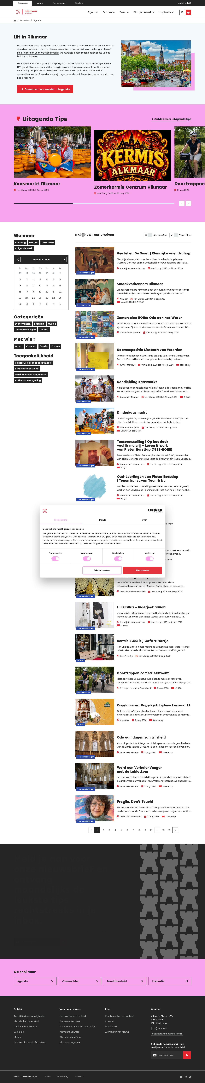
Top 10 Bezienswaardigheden (29, 1016)
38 (163, 830)
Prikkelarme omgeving (28, 380)
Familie (44, 346)
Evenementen (23, 323)
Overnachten (70, 981)
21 (54, 291)
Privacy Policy (62, 1077)
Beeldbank (111, 1026)
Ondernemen (59, 3)
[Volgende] (175, 830)
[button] (184, 3)
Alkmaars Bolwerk (69, 1032)
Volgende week (23, 248)
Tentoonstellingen (25, 329)
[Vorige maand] (18, 259)
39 (169, 830)
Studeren (79, 3)
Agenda (93, 12)
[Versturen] (63, 943)
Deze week (48, 242)
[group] (52, 161)
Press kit (109, 1021)
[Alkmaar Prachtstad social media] (181, 1077)
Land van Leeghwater (25, 1026)
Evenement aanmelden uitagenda (47, 89)
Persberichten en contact (119, 1016)
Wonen (40, 3)
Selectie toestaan (102, 570)
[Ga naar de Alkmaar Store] (188, 12)
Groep (18, 346)
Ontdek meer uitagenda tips (172, 119)
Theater (43, 329)
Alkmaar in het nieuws (117, 1032)
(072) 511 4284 (159, 1028)
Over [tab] (144, 520)
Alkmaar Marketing (70, 1037)
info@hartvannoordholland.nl (167, 1033)
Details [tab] (102, 520)
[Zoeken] (182, 12)
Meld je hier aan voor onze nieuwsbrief (38, 52)
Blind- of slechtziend (26, 368)
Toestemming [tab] (60, 520)
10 (151, 830)
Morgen (33, 242)
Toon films (185, 235)
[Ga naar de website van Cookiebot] (150, 511)
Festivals (39, 323)
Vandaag (20, 242)
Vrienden (31, 346)
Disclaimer (78, 1077)
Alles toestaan (142, 570)
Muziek (52, 323)
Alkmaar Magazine (70, 1042)
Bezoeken (23, 3)
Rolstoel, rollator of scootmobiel (33, 362)
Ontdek (107, 12)
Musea (17, 1037)
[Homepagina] (15, 20)
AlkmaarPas (160, 235)
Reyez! (34, 1077)
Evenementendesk (70, 1021)
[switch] (87, 559)
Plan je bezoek (142, 12)
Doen (123, 12)
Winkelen (19, 1032)
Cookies (47, 1077)
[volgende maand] (64, 259)
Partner (55, 346)
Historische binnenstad (26, 1021)
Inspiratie (165, 12)
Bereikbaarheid (117, 981)
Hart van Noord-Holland (73, 1016)
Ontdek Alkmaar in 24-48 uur (30, 1042)
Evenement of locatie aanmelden (78, 1026)
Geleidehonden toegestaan (30, 374)
